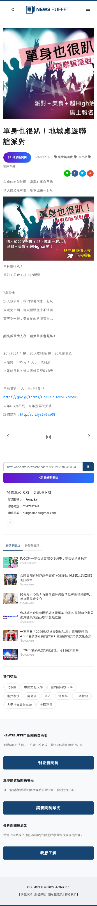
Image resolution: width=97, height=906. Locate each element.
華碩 (47, 696)
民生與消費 (65, 157)
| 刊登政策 (26, 894)
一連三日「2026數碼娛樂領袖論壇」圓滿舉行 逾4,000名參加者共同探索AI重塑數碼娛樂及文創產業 (55, 633)
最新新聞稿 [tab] (32, 546)
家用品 (83, 157)
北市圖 (11, 687)
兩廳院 (32, 696)
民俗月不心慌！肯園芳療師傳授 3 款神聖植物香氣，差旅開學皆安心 (56, 596)
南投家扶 (13, 696)
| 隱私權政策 (55, 894)
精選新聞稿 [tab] (13, 546)
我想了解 (48, 853)
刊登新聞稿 (48, 762)
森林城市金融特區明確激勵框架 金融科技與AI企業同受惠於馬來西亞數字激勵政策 (57, 615)
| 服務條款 (40, 894)
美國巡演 (46, 704)
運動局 (63, 696)
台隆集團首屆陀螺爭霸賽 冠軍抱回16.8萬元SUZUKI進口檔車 (56, 577)
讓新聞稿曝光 (48, 807)
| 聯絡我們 (70, 894)
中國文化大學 (33, 687)
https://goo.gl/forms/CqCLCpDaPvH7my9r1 (40, 397)
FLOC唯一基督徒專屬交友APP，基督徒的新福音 (53, 558)
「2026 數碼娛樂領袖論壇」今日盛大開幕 (49, 650)
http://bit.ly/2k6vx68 (38, 414)
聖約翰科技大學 (62, 687)
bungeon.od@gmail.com (39, 513)
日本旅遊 (82, 696)
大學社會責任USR (19, 704)
